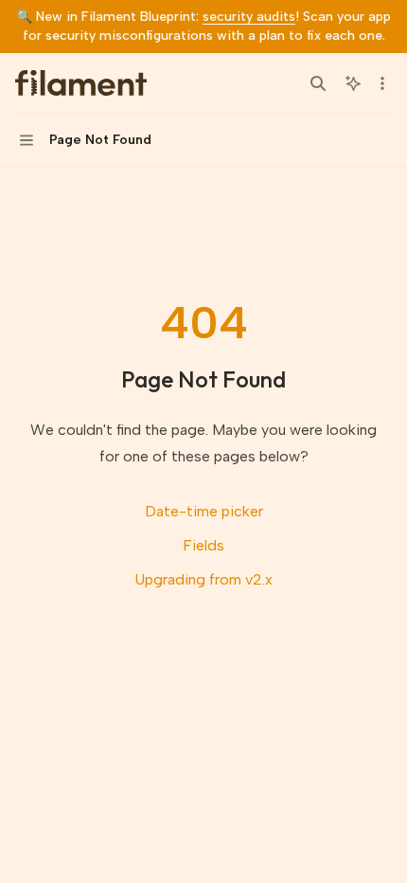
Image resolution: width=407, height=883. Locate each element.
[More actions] (382, 83)
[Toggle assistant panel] (353, 83)
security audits (249, 17)
